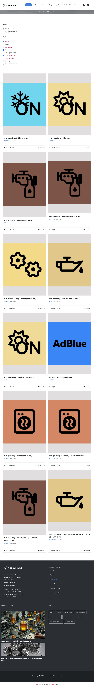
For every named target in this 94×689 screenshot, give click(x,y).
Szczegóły (42, 147)
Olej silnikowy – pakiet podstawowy (18, 220)
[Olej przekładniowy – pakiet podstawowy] (24, 265)
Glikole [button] (7, 44)
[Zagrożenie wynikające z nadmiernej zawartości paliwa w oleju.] (23, 649)
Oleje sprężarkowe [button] (10, 61)
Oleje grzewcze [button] (9, 50)
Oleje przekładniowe (55, 617)
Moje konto (53, 575)
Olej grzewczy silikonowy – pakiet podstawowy (67, 456)
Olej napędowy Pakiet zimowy (16, 138)
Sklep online (53, 579)
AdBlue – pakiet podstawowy (60, 377)
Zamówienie (53, 584)
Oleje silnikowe (68, 617)
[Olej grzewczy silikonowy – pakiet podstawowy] (69, 422)
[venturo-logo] (9, 5)
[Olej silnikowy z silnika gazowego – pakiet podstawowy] (24, 502)
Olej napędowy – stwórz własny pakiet (19, 377)
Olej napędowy (69, 621)
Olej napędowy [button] (9, 47)
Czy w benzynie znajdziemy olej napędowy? (17, 641)
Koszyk (52, 570)
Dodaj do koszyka (10, 147)
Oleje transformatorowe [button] (12, 64)
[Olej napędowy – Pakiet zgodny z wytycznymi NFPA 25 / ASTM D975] (69, 500)
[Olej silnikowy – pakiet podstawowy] (24, 184)
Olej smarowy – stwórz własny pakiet (63, 299)
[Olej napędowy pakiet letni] (69, 104)
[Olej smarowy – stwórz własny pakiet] (69, 265)
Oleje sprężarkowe (80, 617)
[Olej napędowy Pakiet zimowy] (24, 104)
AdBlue (51, 612)
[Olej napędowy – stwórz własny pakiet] (24, 343)
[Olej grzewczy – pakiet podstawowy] (24, 422)
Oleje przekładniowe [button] (11, 55)
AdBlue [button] (7, 41)
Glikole (59, 612)
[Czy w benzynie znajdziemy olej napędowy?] (23, 625)
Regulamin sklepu (55, 588)
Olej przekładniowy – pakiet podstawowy (20, 299)
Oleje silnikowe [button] (9, 58)
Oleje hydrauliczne (80, 612)
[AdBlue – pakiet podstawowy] (69, 343)
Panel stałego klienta (56, 593)
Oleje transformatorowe (56, 621)
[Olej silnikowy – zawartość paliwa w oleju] (69, 182)
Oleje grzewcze (68, 612)
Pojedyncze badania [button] (11, 31)
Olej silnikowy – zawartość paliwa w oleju (65, 216)
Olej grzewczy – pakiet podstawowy (18, 456)
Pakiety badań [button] (9, 29)
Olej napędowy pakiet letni (59, 138)
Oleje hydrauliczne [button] (11, 53)
